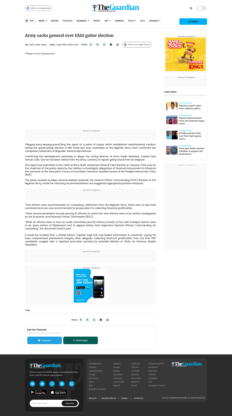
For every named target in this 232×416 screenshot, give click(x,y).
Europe (116, 367)
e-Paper (193, 21)
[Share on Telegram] (111, 44)
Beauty (116, 371)
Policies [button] (124, 398)
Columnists (118, 381)
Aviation (92, 367)
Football (135, 371)
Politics (67, 20)
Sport (96, 20)
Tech (131, 20)
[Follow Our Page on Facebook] (32, 384)
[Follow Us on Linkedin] (62, 384)
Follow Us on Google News (40, 8)
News (42, 20)
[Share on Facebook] (90, 44)
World (134, 385)
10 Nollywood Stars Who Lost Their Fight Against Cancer (190, 136)
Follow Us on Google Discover (139, 44)
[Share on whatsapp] (104, 44)
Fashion (135, 367)
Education (118, 374)
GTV (142, 20)
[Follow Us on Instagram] (52, 384)
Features (135, 363)
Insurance (136, 378)
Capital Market (96, 371)
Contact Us (138, 398)
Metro (55, 20)
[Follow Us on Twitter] (42, 384)
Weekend (152, 367)
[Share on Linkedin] (117, 44)
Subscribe (69, 403)
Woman (153, 20)
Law (150, 381)
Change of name (156, 385)
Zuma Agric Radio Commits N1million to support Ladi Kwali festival (191, 151)
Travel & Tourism (156, 363)
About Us (92, 398)
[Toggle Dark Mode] (202, 8)
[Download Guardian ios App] (58, 392)
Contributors (95, 363)
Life (107, 20)
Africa (91, 381)
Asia (91, 385)
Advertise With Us (109, 398)
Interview (152, 371)
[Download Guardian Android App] (38, 392)
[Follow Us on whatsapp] (71, 384)
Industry (135, 374)
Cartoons (117, 378)
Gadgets (152, 378)
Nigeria (116, 385)
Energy (92, 374)
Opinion (119, 20)
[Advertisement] (185, 206)
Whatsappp (82, 340)
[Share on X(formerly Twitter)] (97, 44)
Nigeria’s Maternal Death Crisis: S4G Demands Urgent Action (192, 121)
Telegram (46, 340)
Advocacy (93, 378)
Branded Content (97, 389)
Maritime (135, 381)
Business (82, 20)
